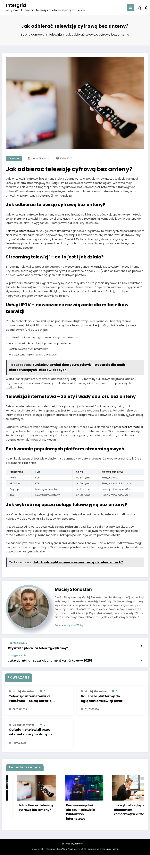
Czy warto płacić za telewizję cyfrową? (38, 648)
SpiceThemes (113, 849)
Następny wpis (17, 655)
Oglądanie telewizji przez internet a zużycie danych (30, 732)
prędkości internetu (127, 427)
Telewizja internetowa (20, 231)
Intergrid (16, 5)
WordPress (67, 849)
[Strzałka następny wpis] (141, 660)
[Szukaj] (139, 8)
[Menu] (130, 7)
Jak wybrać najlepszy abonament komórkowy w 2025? (50, 660)
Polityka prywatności (72, 843)
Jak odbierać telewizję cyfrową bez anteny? (24, 807)
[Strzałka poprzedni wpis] (141, 646)
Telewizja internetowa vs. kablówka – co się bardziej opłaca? (31, 698)
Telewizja (14, 158)
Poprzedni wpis (17, 643)
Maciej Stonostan (40, 158)
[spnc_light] (146, 8)
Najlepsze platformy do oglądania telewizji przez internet (102, 698)
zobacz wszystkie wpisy (69, 625)
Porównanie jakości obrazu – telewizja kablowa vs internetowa (70, 812)
